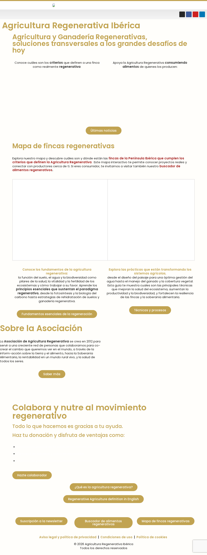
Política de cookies (151, 537)
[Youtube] (195, 14)
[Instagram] (182, 14)
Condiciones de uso (116, 537)
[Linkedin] (202, 14)
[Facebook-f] (189, 14)
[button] (160, 5)
